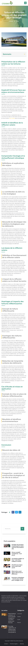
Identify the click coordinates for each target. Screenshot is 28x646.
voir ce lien (12, 118)
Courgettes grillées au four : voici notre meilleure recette (18, 560)
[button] (25, 3)
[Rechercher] (22, 528)
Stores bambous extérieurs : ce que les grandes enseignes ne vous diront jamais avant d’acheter (12, 618)
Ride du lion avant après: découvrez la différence (17, 573)
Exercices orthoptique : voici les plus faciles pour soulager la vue (18, 579)
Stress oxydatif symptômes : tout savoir (17, 554)
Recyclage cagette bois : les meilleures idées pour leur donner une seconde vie (12, 629)
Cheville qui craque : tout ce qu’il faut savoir (17, 566)
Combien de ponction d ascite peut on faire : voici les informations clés (18, 547)
